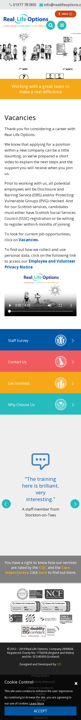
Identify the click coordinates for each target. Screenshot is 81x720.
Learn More (36, 703)
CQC (43, 567)
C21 (59, 664)
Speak (65, 13)
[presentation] (6, 503)
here (43, 572)
